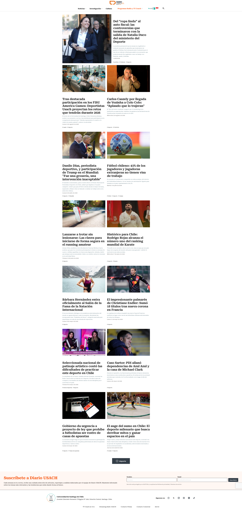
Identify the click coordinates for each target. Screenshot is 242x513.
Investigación (95, 8)
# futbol (109, 196)
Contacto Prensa (126, 506)
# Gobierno (122, 62)
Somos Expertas (68, 359)
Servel (157, 506)
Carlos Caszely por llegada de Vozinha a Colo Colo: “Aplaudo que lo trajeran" (126, 102)
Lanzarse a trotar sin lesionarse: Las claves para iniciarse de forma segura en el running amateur (83, 239)
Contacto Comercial (143, 506)
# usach (64, 127)
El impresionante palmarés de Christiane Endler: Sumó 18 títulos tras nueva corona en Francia (127, 304)
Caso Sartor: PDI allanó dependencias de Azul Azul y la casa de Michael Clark (128, 366)
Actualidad (117, 15)
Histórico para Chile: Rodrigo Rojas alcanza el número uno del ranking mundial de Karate (125, 239)
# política (115, 62)
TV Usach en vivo (89, 506)
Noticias (81, 8)
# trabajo (120, 196)
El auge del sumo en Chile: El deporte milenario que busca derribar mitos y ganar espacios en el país (128, 430)
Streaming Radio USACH (107, 506)
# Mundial (71, 196)
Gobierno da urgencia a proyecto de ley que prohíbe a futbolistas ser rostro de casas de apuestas (83, 430)
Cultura (109, 8)
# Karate (115, 261)
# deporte (128, 62)
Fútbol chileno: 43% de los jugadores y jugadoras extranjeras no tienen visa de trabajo (126, 170)
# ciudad (109, 451)
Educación (66, 95)
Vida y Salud (67, 230)
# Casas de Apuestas (73, 451)
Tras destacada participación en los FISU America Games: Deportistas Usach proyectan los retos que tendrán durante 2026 (83, 106)
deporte (122, 461)
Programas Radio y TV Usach (129, 8)
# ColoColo (116, 127)
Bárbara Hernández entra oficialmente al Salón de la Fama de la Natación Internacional (82, 304)
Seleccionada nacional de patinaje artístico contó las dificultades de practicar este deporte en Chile (82, 367)
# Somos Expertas (67, 387)
